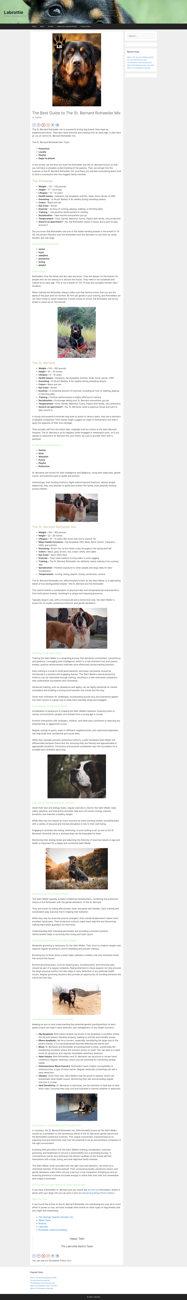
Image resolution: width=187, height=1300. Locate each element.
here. (69, 1260)
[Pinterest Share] (39, 125)
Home (34, 26)
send (93, 1190)
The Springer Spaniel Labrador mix (56, 1217)
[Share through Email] (57, 125)
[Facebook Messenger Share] (53, 125)
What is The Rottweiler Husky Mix (138, 68)
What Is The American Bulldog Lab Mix (140, 57)
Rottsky (42, 1223)
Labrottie (13, 12)
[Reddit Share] (48, 125)
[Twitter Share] (43, 125)
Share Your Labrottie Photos (67, 26)
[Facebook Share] (34, 125)
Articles (50, 26)
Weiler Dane (45, 1220)
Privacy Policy (85, 26)
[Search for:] (141, 36)
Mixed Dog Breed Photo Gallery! (98, 1193)
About (42, 26)
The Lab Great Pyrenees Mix (137, 60)
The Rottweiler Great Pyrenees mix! (139, 62)
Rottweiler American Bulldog (53, 1230)
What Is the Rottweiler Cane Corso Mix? (140, 65)
